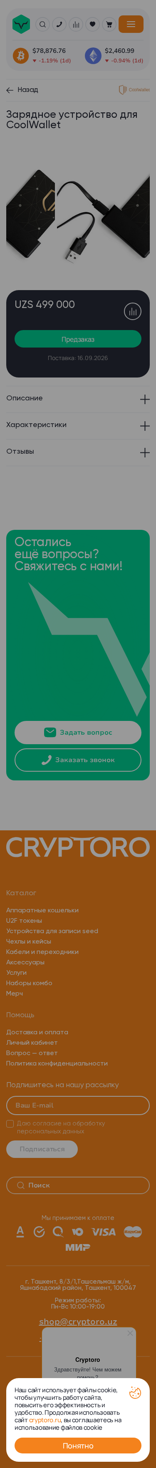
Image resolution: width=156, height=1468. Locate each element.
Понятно (78, 1446)
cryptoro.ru (45, 1420)
